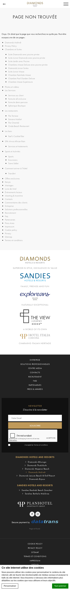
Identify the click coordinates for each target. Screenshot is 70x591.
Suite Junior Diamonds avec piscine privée (26, 57)
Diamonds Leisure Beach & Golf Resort (37, 475)
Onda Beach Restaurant (18, 126)
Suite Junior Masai (16, 71)
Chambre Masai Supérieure (20, 81)
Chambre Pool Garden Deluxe (21, 78)
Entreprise (9, 205)
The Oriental (13, 122)
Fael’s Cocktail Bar (16, 136)
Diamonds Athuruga (37, 462)
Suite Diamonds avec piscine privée (23, 54)
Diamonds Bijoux (37, 479)
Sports (11, 156)
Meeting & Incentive (14, 195)
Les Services (10, 90)
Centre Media (35, 368)
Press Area (9, 223)
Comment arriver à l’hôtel (16, 168)
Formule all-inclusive (17, 98)
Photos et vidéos (12, 86)
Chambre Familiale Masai (19, 74)
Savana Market (15, 119)
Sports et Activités (12, 151)
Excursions (12, 159)
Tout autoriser (60, 586)
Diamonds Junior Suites (18, 68)
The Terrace (13, 115)
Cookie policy (11, 229)
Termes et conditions (14, 240)
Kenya (7, 181)
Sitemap (8, 236)
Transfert (11, 173)
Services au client (15, 95)
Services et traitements (18, 146)
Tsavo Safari (13, 163)
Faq (6, 216)
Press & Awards (35, 389)
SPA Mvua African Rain (15, 141)
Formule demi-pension (18, 102)
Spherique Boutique (17, 105)
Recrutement (10, 212)
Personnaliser (10, 586)
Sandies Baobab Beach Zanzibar (37, 490)
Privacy (8, 233)
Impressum (9, 226)
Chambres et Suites (13, 49)
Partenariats (10, 219)
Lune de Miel (10, 188)
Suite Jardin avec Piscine (18, 61)
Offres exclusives (12, 178)
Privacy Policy (11, 45)
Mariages (9, 185)
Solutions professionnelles (16, 209)
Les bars (8, 131)
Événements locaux (13, 192)
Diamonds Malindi (13, 42)
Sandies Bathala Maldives (37, 493)
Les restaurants (11, 110)
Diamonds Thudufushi (37, 465)
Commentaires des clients (16, 202)
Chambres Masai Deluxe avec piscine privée (28, 64)
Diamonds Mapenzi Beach (37, 468)
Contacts (9, 199)
